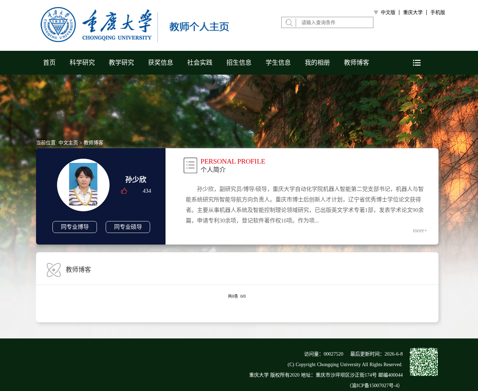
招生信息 (239, 62)
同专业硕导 (128, 227)
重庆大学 (413, 12)
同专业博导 (75, 227)
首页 (49, 62)
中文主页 (68, 142)
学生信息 (278, 62)
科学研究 (82, 62)
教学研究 (121, 62)
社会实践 (199, 62)
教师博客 (356, 62)
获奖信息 (160, 62)
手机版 (437, 12)
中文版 (388, 12)
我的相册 (317, 62)
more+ (420, 230)
